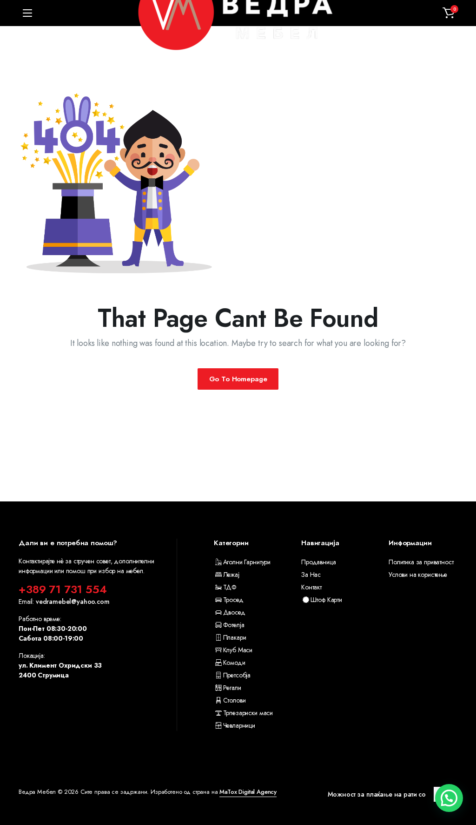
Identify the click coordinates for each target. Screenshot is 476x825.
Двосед (234, 612)
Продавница (318, 562)
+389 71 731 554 (63, 589)
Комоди (234, 662)
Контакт (311, 587)
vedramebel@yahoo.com (73, 601)
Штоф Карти (326, 599)
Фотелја (233, 624)
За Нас (311, 574)
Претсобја (237, 675)
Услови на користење (418, 574)
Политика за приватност (421, 562)
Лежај (231, 574)
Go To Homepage (238, 379)
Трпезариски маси (248, 712)
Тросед (233, 599)
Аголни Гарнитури (247, 562)
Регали (232, 687)
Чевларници (239, 725)
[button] (448, 13)
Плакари (234, 637)
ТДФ (230, 587)
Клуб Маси (237, 650)
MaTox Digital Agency (248, 791)
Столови (234, 700)
